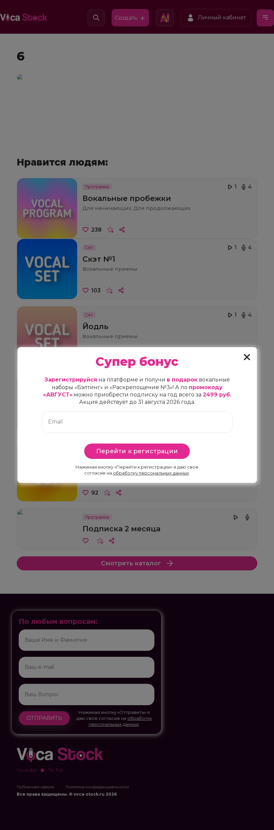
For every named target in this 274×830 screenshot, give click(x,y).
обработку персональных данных (151, 473)
